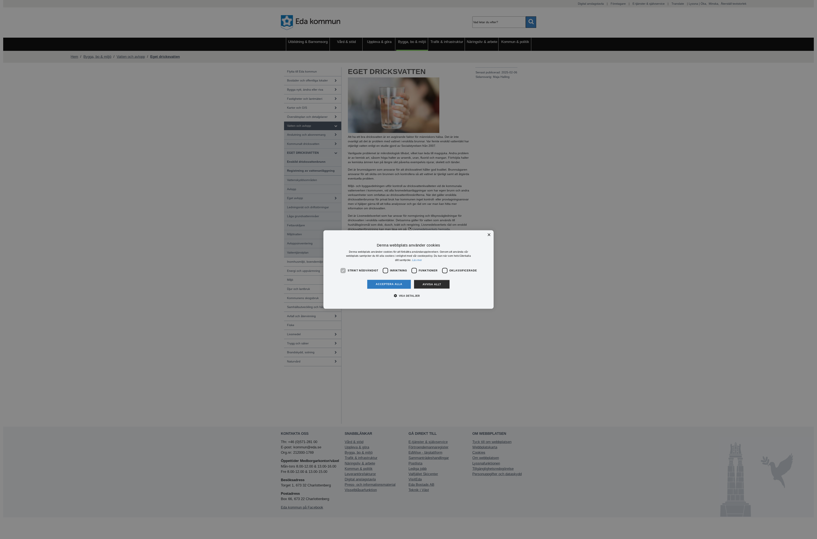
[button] (408, 295)
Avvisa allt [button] (432, 284)
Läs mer (417, 260)
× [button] (488, 235)
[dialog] (408, 269)
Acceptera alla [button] (389, 283)
